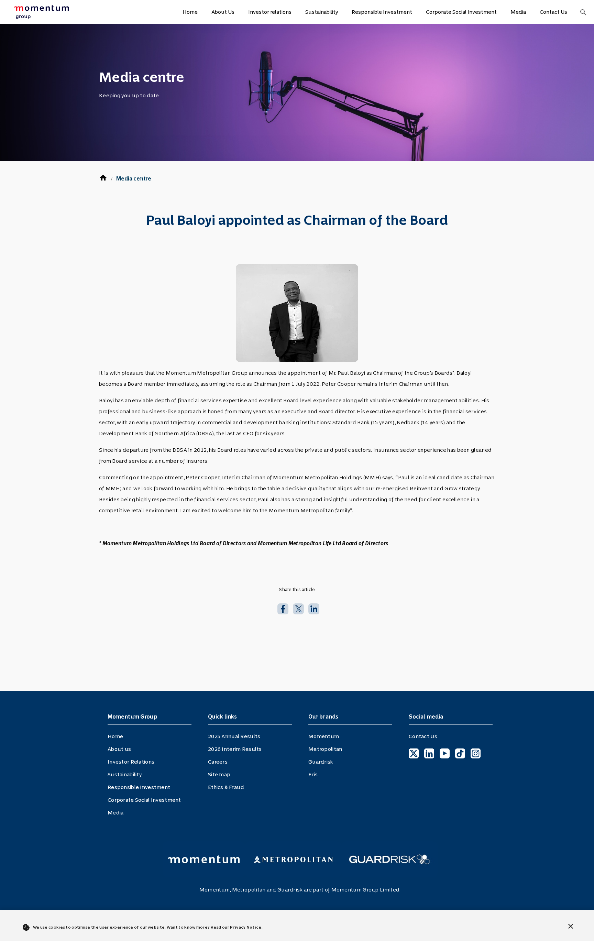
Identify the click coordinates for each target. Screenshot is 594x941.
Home (190, 12)
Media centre (133, 178)
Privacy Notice (245, 927)
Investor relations (270, 12)
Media (518, 12)
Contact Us (553, 12)
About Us (222, 12)
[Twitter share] (298, 608)
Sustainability (321, 12)
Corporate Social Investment (461, 12)
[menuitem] (53, 12)
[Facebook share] (282, 608)
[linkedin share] (313, 608)
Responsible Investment (382, 12)
